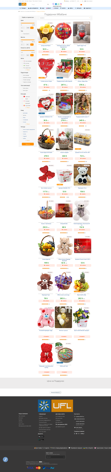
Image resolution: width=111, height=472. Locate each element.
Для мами (25, 113)
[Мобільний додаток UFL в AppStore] (41, 436)
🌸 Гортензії (55, 8)
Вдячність (25, 131)
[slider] (20, 23)
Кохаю (24, 134)
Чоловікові (25, 119)
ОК (32, 27)
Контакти (21, 418)
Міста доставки (59, 418)
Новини (40, 416)
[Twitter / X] (80, 433)
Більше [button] (28, 69)
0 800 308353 (79, 427)
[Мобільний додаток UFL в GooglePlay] (41, 439)
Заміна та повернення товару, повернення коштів (45, 425)
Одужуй (25, 136)
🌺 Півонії (48, 8)
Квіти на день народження (29, 129)
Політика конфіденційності (45, 420)
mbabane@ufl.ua (80, 416)
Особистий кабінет (89, 1)
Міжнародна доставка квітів (25, 426)
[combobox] (64, 18)
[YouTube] (82, 433)
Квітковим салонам (43, 418)
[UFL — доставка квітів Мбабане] (22, 4)
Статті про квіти (42, 431)
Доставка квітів (59, 422)
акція (43, 8)
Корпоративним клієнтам (44, 429)
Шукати (28, 144)
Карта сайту (21, 424)
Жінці (24, 117)
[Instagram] (61, 4)
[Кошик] (81, 5)
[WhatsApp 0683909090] (58, 4)
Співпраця (58, 420)
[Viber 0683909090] (53, 4)
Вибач (24, 138)
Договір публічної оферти (44, 427)
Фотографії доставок (60, 416)
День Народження (33, 8)
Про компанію (22, 416)
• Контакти (40, 1)
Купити (47, 51)
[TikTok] (83, 433)
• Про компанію (35, 1)
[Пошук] (48, 4)
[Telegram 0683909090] (56, 4)
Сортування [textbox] (42, 17)
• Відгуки (30, 1)
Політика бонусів (43, 422)
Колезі (24, 122)
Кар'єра (20, 420)
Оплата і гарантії (21, 1)
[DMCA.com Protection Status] (42, 461)
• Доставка (26, 1)
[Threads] (78, 433)
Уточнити (46, 336)
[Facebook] (76, 433)
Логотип (20, 422)
